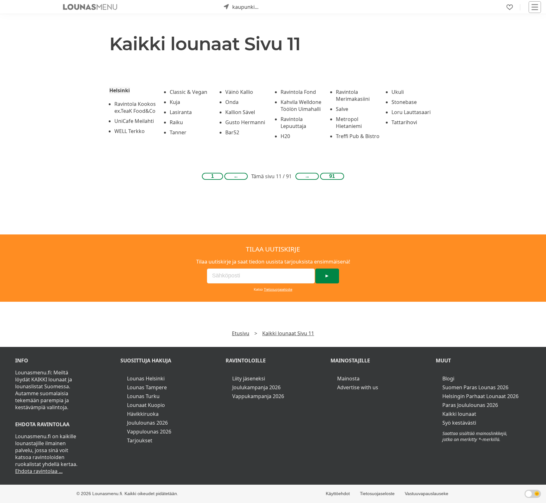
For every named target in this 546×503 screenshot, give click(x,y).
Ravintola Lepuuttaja (293, 123)
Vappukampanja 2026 (258, 396)
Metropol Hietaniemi (349, 123)
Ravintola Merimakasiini (353, 95)
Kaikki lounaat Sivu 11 (288, 333)
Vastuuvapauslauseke (426, 493)
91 (332, 176)
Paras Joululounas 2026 (470, 405)
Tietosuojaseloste (278, 289)
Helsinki (119, 90)
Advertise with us (357, 387)
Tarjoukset (139, 440)
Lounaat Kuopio (146, 405)
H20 (285, 136)
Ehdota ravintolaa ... (39, 471)
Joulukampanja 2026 (256, 387)
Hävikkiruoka (143, 413)
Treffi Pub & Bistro (357, 136)
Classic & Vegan (188, 91)
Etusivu (240, 333)
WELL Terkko (129, 131)
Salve (342, 109)
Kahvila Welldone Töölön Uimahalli (301, 105)
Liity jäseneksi (248, 378)
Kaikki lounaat (459, 413)
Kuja (175, 102)
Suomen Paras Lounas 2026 (475, 387)
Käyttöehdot (338, 493)
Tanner (178, 132)
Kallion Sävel (240, 112)
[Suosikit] (510, 7)
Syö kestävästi (459, 422)
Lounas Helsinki (146, 378)
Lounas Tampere (147, 387)
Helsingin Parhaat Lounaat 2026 (480, 396)
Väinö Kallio (239, 91)
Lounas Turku (143, 396)
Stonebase (404, 102)
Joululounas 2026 (147, 422)
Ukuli (397, 91)
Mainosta (348, 378)
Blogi (448, 378)
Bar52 (232, 132)
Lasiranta (181, 112)
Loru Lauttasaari (411, 112)
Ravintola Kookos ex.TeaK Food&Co (135, 107)
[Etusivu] (90, 7)
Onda (232, 102)
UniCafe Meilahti (134, 121)
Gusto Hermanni (245, 122)
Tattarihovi (404, 122)
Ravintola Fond (298, 91)
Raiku (176, 122)
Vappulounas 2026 (149, 431)
